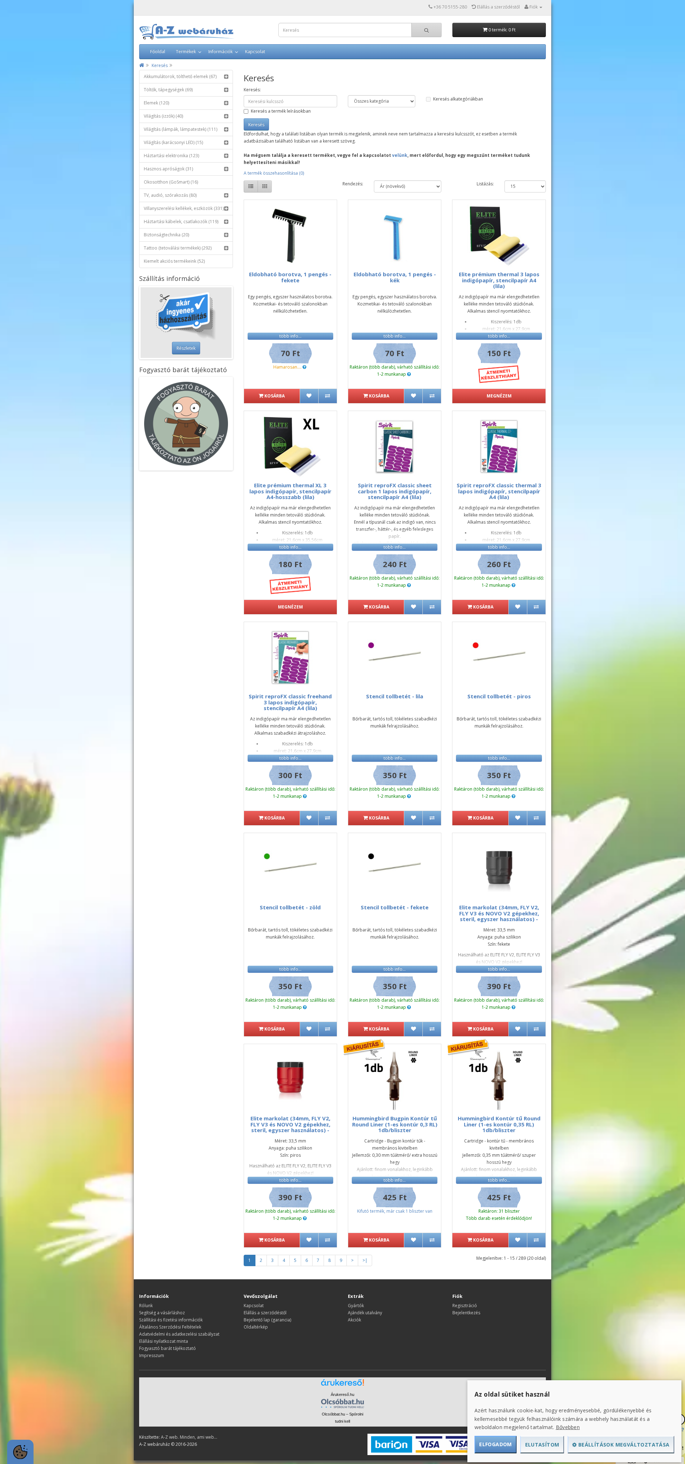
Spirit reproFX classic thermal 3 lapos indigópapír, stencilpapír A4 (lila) (499, 491)
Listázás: (485, 184)
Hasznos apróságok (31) (168, 169)
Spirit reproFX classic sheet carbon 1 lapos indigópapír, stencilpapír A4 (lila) (395, 491)
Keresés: (252, 90)
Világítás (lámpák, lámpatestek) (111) (180, 129)
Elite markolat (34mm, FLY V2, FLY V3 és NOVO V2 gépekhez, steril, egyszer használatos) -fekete (499, 916)
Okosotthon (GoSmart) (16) (171, 182)
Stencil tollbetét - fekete (394, 907)
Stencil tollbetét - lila (394, 696)
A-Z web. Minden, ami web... (189, 1437)
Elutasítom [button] (542, 1444)
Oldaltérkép (256, 1327)
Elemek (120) (156, 103)
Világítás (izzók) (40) (163, 116)
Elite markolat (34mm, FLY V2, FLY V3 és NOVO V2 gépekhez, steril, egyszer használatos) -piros (290, 1127)
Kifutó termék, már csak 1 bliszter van (394, 1211)
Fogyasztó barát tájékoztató (167, 1348)
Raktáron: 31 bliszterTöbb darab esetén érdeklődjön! (499, 1214)
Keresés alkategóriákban (458, 99)
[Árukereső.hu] (342, 1385)
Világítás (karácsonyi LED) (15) (173, 142)
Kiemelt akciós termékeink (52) (174, 261)
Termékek (186, 51)
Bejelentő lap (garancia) (267, 1320)
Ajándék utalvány (365, 1313)
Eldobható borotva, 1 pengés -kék (395, 277)
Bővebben (568, 1427)
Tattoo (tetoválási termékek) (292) (178, 248)
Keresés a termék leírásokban (281, 111)
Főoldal (157, 51)
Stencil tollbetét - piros (499, 696)
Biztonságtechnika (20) (166, 235)
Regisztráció (464, 1306)
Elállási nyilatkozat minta (163, 1341)
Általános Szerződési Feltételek (170, 1327)
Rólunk (146, 1306)
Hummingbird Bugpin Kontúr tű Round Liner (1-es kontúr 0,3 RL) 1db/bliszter (394, 1124)
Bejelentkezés (466, 1313)
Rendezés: (352, 184)
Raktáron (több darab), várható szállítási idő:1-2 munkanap (395, 370)
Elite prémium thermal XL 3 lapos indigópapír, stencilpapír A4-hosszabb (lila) (290, 491)
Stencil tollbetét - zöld (290, 907)
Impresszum (151, 1355)
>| (364, 1260)
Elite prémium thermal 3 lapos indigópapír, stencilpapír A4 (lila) (499, 280)
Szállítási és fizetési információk (171, 1320)
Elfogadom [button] (495, 1444)
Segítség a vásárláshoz (162, 1313)
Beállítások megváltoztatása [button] (623, 1444)
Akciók (354, 1320)
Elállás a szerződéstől (265, 1313)
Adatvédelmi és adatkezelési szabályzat (179, 1334)
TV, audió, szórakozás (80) (170, 195)
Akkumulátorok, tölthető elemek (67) (180, 76)
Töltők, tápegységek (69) (168, 90)
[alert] (20, 1452)
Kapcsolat (255, 51)
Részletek (186, 348)
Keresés (160, 65)
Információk (220, 51)
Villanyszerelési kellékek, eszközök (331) (184, 208)
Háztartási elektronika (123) (171, 156)
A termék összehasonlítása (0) (274, 173)
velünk (399, 155)
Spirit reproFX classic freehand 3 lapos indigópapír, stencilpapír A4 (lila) (290, 702)
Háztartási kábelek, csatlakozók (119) (181, 222)
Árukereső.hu (342, 1394)
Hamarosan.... (287, 367)
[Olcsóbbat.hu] (342, 1403)
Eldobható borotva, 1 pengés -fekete (290, 277)
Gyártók (356, 1306)
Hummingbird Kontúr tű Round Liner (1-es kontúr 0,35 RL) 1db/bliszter (499, 1124)
